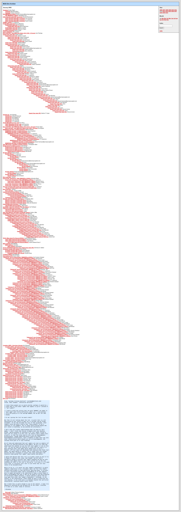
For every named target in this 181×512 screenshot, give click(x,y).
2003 (164, 11)
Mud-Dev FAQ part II (8, 363)
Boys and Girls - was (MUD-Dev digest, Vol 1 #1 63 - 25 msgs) (19, 127)
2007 (175, 11)
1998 (166, 10)
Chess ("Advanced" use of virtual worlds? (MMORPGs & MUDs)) (20, 495)
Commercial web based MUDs (11, 192)
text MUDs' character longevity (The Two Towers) (16, 207)
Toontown (5, 10)
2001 (175, 10)
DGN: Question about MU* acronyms (13, 17)
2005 (169, 11)
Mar (163, 18)
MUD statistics (7, 243)
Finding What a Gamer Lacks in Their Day (14, 213)
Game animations (7, 32)
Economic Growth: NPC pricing (11, 249)
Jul (174, 18)
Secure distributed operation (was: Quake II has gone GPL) (18, 247)
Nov (165, 19)
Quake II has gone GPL (9, 34)
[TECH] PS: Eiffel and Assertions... (12, 208)
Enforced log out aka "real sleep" (12, 375)
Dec (168, 19)
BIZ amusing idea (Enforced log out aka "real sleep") (17, 507)
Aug (176, 18)
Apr (167, 18)
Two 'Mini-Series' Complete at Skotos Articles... (15, 144)
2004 (166, 11)
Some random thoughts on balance (12, 360)
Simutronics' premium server (11, 368)
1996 (161, 10)
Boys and (5, 398)
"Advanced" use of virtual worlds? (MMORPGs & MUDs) (18, 257)
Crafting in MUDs (7, 254)
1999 (169, 10)
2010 (166, 12)
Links (161, 31)
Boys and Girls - (7, 177)
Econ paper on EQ (8, 256)
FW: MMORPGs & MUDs (9, 14)
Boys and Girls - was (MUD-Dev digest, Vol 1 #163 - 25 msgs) (19, 33)
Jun (172, 18)
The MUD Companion (8, 30)
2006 (172, 11)
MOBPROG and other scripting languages (14, 129)
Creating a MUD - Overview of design (13, 345)
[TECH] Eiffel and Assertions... (11, 204)
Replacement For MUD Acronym (11, 146)
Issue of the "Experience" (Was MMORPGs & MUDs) (17, 178)
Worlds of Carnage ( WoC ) (10, 364)
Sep (161, 19)
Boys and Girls (7, 493)
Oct (163, 19)
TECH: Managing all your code (11, 122)
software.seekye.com (90, 511)
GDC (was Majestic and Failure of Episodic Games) (16, 212)
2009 (164, 12)
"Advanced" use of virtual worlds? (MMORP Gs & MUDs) (25, 269)
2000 (172, 10)
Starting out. (6, 114)
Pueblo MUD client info (9, 23)
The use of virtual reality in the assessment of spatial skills (18, 186)
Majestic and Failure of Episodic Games (13, 199)
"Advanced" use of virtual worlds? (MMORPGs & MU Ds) (20, 300)
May (170, 18)
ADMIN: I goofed (7, 22)
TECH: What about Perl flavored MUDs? (13, 238)
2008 (161, 12)
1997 (164, 10)
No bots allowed (7, 152)
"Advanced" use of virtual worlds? (12, 497)
